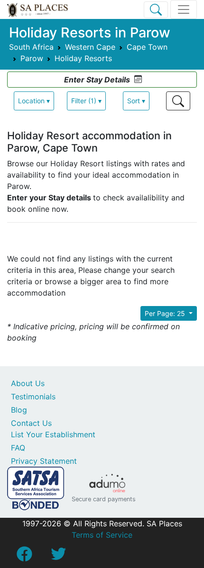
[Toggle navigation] (183, 9)
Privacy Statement (44, 461)
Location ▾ (34, 101)
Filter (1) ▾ (86, 101)
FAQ (18, 447)
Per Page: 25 (166, 313)
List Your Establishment (53, 434)
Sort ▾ (136, 101)
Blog (19, 410)
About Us (28, 383)
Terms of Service (102, 535)
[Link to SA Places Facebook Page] (24, 556)
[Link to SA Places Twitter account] (58, 556)
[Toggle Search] (156, 9)
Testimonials (33, 396)
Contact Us (31, 423)
